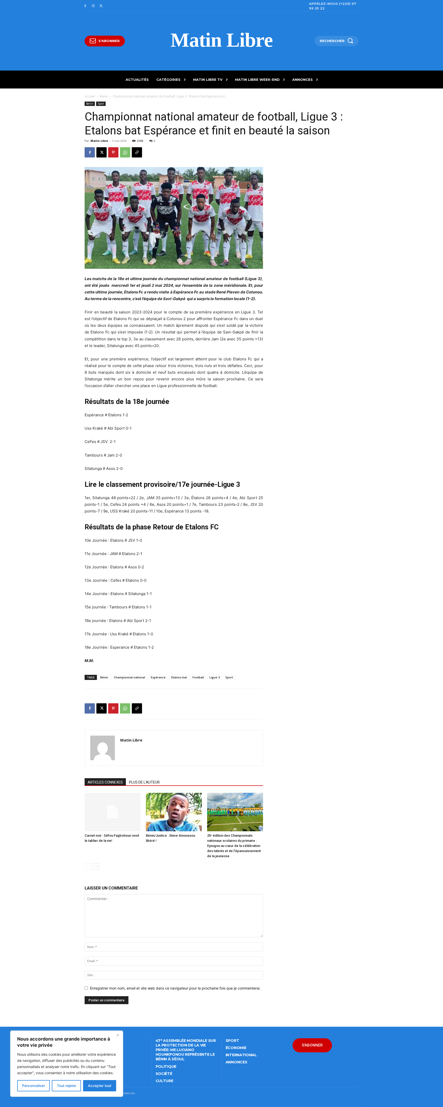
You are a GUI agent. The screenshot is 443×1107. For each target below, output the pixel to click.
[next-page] (96, 866)
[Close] (118, 1035)
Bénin (104, 96)
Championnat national (129, 677)
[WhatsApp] (125, 152)
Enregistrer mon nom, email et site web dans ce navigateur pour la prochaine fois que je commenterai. (175, 988)
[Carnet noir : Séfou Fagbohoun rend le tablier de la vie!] (112, 812)
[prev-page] (88, 866)
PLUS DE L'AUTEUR (144, 782)
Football (198, 677)
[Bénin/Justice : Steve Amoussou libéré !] (174, 812)
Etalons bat (179, 677)
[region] (66, 1064)
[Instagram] (93, 6)
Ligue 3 (214, 677)
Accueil (90, 96)
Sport (101, 103)
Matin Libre (99, 141)
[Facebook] (85, 6)
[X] (101, 6)
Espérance (158, 677)
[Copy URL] (137, 152)
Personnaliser (33, 1085)
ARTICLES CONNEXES (105, 782)
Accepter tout (99, 1085)
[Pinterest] (113, 152)
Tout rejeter (66, 1085)
